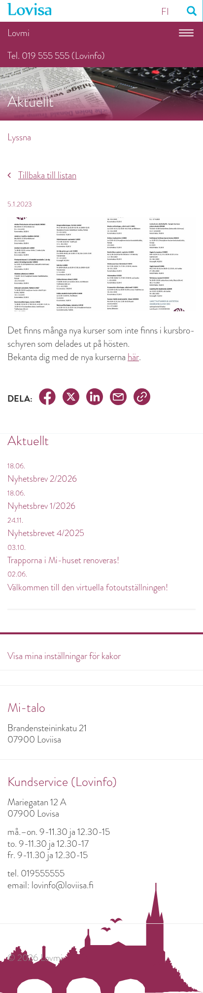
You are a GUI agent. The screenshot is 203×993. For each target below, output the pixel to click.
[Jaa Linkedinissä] (94, 398)
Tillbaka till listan (47, 175)
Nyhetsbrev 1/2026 (41, 505)
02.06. (17, 574)
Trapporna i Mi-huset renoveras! (63, 560)
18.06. (16, 465)
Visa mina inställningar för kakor (64, 655)
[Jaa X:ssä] (71, 398)
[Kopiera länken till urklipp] (142, 398)
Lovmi (18, 33)
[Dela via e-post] (118, 398)
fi (165, 11)
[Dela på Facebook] (47, 398)
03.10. (16, 547)
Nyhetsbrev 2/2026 (42, 478)
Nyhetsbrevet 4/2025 (45, 533)
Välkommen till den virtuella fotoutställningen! (87, 587)
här (133, 357)
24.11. (15, 520)
